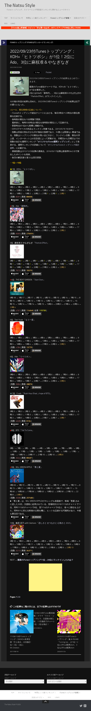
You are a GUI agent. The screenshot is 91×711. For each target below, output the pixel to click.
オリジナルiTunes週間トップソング (53, 141)
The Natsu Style (19, 5)
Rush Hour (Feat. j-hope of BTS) (37, 393)
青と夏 (38, 467)
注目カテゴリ (79, 18)
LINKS (13, 23)
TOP (5, 18)
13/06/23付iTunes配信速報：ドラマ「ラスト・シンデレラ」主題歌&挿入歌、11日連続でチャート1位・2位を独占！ (44, 618)
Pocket (48, 72)
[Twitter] (81, 705)
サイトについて (17, 18)
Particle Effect (41, 243)
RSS (5, 23)
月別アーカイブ (10, 678)
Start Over (39, 279)
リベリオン (25, 356)
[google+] (85, 705)
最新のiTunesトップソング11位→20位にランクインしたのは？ (45, 560)
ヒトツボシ (29, 169)
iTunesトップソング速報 (59, 18)
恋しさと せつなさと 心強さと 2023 (54, 523)
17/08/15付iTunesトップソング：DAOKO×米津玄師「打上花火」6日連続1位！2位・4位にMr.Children (20, 642)
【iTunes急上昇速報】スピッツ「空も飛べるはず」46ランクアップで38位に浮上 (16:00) (45, 28)
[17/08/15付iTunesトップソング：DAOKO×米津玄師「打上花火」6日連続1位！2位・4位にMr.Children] (22, 621)
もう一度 (29, 320)
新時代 (24, 206)
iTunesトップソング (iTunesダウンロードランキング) (31, 42)
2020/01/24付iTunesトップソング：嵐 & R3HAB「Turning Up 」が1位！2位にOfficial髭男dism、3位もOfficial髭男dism (67, 642)
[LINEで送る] (15, 72)
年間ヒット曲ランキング (36, 18)
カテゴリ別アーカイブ (55, 678)
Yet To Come (27, 430)
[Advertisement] (45, 34)
